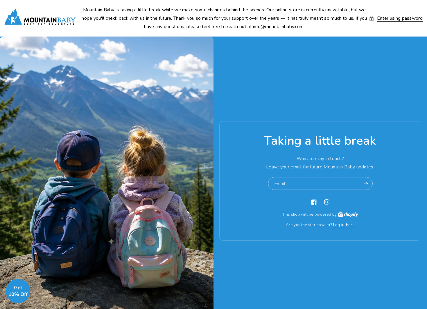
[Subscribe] (366, 183)
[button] (396, 18)
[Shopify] (348, 214)
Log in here (344, 225)
